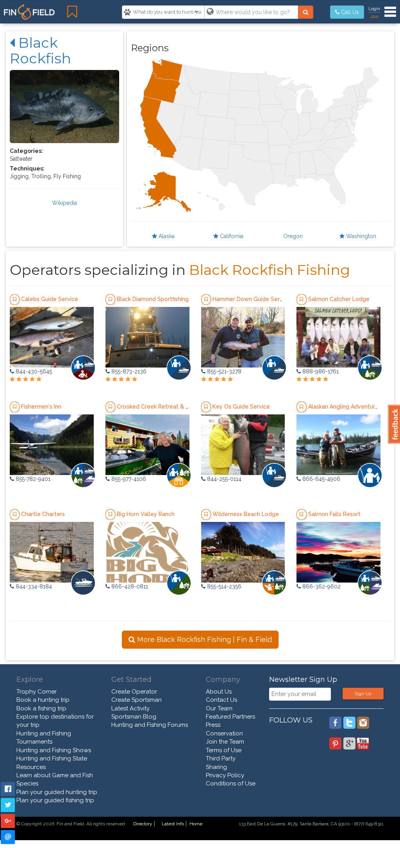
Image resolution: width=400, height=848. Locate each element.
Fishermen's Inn (41, 406)
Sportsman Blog (133, 716)
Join (374, 16)
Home (195, 823)
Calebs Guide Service (49, 299)
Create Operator (134, 691)
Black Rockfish (40, 50)
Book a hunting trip (43, 699)
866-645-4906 (320, 479)
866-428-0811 (129, 586)
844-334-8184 (33, 586)
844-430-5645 (33, 371)
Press (213, 724)
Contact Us (221, 699)
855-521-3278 (223, 371)
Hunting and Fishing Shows (53, 750)
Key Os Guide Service (241, 406)
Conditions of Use (230, 783)
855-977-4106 (128, 479)
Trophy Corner (36, 691)
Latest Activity (130, 708)
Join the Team (225, 741)
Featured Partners (230, 716)
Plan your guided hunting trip (56, 792)
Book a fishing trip (41, 708)
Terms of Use (223, 750)
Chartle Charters (43, 514)
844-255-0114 (223, 479)
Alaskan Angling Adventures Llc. (350, 406)
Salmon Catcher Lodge (339, 299)
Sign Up (363, 693)
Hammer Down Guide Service (251, 299)
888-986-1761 (320, 371)
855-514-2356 (223, 586)
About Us (219, 691)
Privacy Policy (225, 775)
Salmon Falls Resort (334, 514)
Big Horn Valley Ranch (146, 514)
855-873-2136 (128, 371)
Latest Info (173, 823)
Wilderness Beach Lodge (245, 514)
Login (374, 8)
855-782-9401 (32, 479)
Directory (142, 823)
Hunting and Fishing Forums (149, 724)
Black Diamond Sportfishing (153, 299)
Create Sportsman (136, 699)
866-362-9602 (321, 586)
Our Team (219, 708)
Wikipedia (64, 203)
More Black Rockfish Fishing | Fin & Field (203, 639)
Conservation (224, 733)
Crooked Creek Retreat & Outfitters (164, 406)
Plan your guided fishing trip (55, 800)
